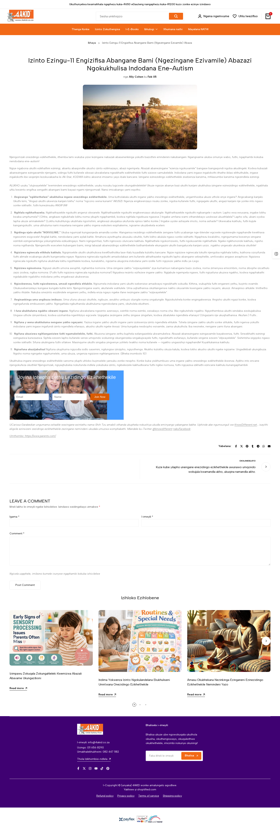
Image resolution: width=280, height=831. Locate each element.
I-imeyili (147, 516)
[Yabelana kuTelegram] (258, 446)
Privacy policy (125, 795)
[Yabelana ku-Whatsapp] (263, 446)
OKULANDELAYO (247, 461)
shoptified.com (146, 789)
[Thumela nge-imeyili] (269, 446)
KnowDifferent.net (245, 424)
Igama (14, 516)
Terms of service (148, 795)
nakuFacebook (181, 429)
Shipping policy (172, 795)
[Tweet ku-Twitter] (241, 446)
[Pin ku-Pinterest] (247, 446)
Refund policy (105, 795)
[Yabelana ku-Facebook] (236, 446)
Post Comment (25, 585)
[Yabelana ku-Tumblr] (252, 446)
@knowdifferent (162, 429)
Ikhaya (92, 42)
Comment (17, 533)
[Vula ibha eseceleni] (276, 253)
